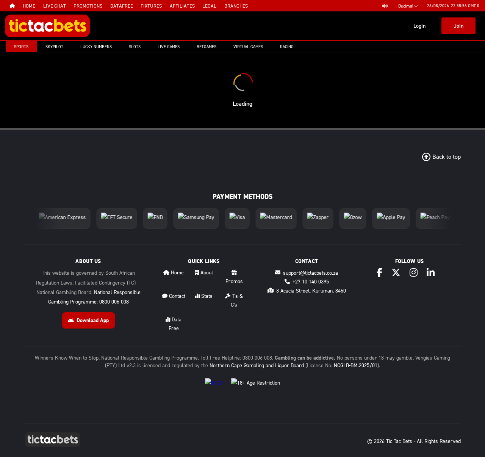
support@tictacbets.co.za (310, 272)
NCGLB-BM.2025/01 (355, 365)
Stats (206, 296)
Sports (21, 46)
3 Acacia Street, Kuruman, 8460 (311, 290)
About (206, 272)
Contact (176, 296)
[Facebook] (379, 272)
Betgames (206, 46)
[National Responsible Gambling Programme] (214, 388)
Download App (93, 320)
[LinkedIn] (431, 272)
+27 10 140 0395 (311, 281)
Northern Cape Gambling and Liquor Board (257, 365)
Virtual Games (248, 46)
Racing (287, 46)
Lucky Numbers (96, 46)
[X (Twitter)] (396, 272)
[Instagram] (414, 272)
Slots (135, 46)
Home (176, 272)
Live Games (169, 46)
